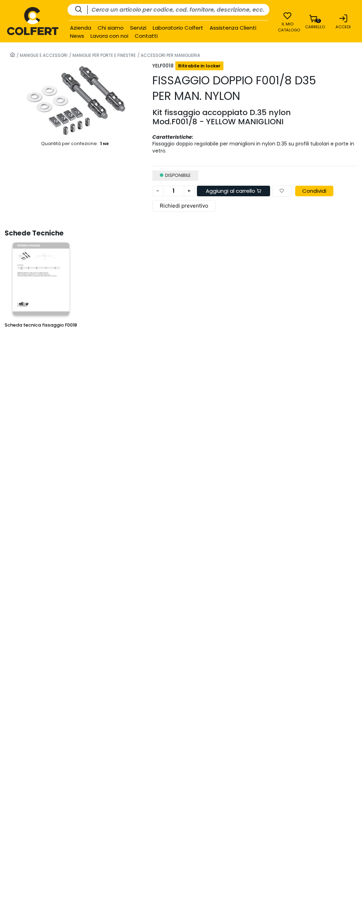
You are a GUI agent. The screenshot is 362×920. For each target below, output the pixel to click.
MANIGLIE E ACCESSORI (43, 55)
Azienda (80, 28)
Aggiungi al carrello (231, 191)
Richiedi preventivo (184, 205)
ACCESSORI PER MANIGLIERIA (170, 55)
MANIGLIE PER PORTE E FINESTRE (103, 55)
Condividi (314, 191)
